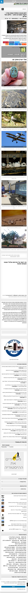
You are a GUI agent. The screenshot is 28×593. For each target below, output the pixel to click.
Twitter (16, 42)
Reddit (23, 44)
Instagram (9, 54)
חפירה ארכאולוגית (21, 550)
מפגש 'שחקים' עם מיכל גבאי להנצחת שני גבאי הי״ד (16, 425)
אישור (13, 586)
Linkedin (11, 44)
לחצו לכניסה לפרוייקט (14, 359)
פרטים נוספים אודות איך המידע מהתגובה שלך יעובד (15, 296)
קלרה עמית (22, 567)
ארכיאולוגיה (7, 540)
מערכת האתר (22, 18)
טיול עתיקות (22, 555)
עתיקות (16, 564)
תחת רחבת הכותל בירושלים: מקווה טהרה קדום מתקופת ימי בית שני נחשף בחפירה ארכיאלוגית (15, 408)
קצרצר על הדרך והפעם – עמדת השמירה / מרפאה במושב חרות (14, 249)
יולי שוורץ (14, 555)
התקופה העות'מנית (21, 549)
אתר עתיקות (16, 542)
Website (22, 54)
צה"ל (5, 566)
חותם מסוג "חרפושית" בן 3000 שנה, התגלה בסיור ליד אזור (14, 87)
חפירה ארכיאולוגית (8, 550)
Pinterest (5, 42)
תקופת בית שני (13, 571)
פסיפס (9, 564)
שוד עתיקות (22, 571)
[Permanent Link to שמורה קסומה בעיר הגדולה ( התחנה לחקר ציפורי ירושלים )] (14, 119)
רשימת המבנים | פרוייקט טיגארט (20, 495)
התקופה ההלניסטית (9, 547)
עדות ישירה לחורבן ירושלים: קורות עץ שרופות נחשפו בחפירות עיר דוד (17, 503)
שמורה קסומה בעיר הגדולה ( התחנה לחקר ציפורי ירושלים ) (14, 129)
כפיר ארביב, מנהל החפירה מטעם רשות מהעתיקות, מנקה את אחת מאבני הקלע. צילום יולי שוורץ (17, 525)
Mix (6, 44)
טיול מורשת (22, 554)
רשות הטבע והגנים (13, 567)
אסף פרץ (23, 540)
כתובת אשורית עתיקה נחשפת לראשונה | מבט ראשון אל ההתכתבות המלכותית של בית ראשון (15, 422)
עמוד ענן (23, 564)
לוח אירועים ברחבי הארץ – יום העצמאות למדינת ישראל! (14, 149)
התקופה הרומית (10, 549)
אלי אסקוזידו (22, 539)
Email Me (22, 56)
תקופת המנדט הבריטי (20, 572)
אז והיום (25, 517)
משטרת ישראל (22, 560)
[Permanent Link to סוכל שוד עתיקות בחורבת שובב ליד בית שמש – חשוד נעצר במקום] (14, 98)
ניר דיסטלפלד (12, 560)
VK (19, 44)
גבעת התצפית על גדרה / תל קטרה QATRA (18, 520)
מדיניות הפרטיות (21, 589)
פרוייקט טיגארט (23, 499)
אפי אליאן (15, 540)
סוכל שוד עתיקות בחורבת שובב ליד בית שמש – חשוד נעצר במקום (14, 109)
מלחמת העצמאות (21, 557)
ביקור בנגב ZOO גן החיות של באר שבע (14, 227)
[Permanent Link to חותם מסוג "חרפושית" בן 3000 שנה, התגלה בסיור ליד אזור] (14, 73)
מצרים (14, 559)
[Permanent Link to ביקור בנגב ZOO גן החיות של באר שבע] (14, 218)
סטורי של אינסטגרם (20, 562)
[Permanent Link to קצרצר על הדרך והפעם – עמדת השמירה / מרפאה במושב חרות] (14, 238)
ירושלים (6, 555)
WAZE (23, 537)
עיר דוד (11, 562)
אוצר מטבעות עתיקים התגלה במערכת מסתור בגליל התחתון (15, 436)
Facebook (11, 42)
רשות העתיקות (21, 569)
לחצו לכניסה (14, 474)
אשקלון (23, 542)
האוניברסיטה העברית (20, 544)
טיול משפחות (13, 554)
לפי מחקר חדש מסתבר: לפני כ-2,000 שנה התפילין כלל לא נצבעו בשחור (14, 207)
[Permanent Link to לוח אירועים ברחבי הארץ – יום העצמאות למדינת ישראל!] (14, 139)
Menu (13, 1)
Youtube (16, 54)
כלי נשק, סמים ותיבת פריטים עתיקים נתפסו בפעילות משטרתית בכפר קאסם (14, 177)
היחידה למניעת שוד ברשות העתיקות (17, 545)
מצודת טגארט (11, 557)
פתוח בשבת (12, 566)
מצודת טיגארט (22, 559)
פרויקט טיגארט (22, 566)
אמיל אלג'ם (13, 539)
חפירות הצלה (9, 552)
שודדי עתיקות (12, 569)
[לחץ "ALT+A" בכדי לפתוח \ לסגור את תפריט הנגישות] (1, 1)
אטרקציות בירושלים (14, 537)
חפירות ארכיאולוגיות (20, 552)
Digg (15, 44)
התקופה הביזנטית (21, 547)
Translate (11, 447)
